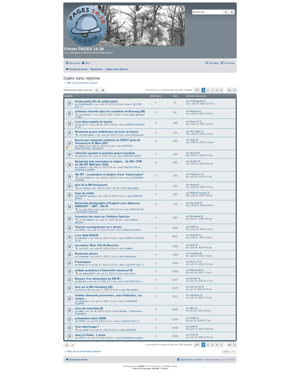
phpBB (140, 366)
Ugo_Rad (87, 209)
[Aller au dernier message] (205, 101)
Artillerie (129, 248)
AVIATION (131, 330)
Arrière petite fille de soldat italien (96, 101)
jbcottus (83, 281)
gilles (81, 311)
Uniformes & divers (131, 230)
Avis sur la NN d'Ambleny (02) (93, 287)
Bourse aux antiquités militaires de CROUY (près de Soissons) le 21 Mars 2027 (107, 142)
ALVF (85, 248)
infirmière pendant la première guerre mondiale (105, 153)
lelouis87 (83, 238)
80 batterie (88, 220)
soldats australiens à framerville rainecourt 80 (104, 270)
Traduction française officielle (145, 368)
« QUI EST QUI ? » (134, 265)
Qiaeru (165, 368)
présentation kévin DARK (90, 318)
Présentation (83, 262)
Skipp (81, 146)
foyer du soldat (84, 193)
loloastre (87, 114)
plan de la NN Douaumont (91, 184)
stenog (86, 188)
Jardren (83, 167)
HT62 (81, 338)
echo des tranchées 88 (89, 308)
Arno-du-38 (84, 290)
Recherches (137, 135)
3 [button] (212, 90)
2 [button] (208, 90)
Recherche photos (86, 253)
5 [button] (221, 90)
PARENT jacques (87, 196)
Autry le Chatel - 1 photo (90, 335)
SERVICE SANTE (132, 156)
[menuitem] (85, 63)
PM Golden (88, 135)
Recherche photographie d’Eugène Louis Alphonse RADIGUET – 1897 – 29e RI (107, 205)
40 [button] (229, 90)
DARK (82, 230)
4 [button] (217, 90)
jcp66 (85, 330)
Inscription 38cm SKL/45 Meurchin (97, 245)
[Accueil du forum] (125, 25)
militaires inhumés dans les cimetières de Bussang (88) (110, 111)
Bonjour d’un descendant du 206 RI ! (98, 278)
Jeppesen (84, 301)
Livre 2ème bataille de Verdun (93, 121)
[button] (197, 90)
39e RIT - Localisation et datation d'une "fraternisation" (109, 174)
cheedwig (83, 256)
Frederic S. (88, 177)
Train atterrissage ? (87, 326)
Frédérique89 (85, 104)
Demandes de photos (132, 338)
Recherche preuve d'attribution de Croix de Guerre (106, 131)
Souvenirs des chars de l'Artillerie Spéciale (102, 216)
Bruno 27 (83, 124)
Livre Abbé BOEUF (87, 235)
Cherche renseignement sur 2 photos (98, 227)
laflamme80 (88, 273)
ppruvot (82, 156)
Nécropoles (133, 188)
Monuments (130, 256)
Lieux (133, 273)
